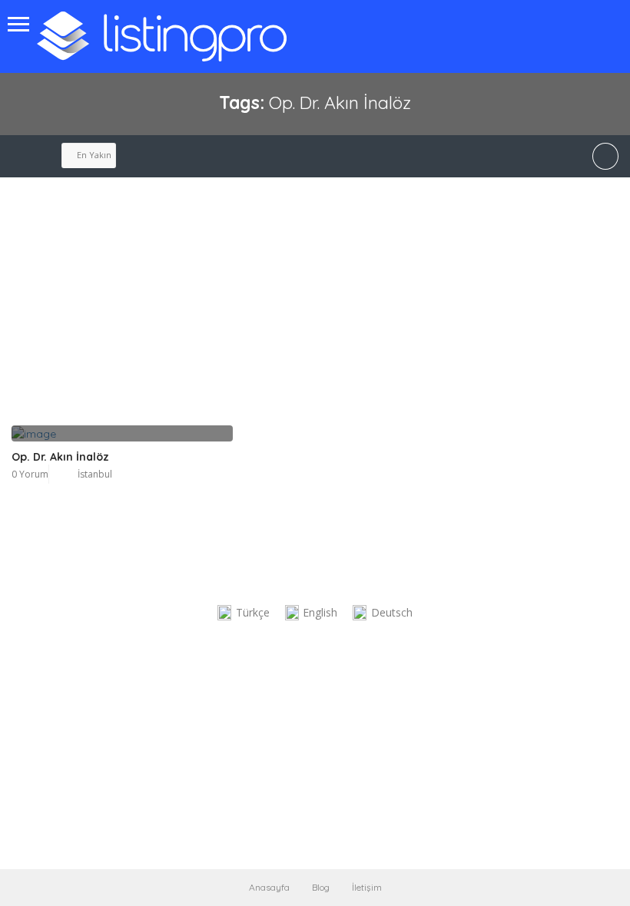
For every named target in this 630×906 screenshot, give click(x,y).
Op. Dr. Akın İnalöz (60, 457)
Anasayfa (269, 887)
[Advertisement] (236, 310)
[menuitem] (243, 613)
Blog (321, 887)
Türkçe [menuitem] (253, 612)
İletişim (367, 887)
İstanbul (95, 474)
